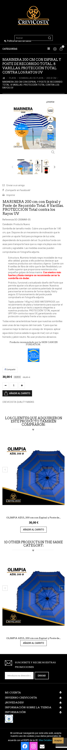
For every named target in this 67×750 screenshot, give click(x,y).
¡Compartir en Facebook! (17, 190)
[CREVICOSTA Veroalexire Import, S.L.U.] (33, 15)
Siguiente (54, 167)
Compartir (10, 369)
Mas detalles (45, 740)
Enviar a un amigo (16, 185)
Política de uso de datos (19, 41)
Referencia (8, 219)
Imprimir (11, 195)
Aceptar (58, 740)
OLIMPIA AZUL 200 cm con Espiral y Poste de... (33, 517)
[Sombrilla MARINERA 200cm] (25, 166)
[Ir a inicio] (3, 78)
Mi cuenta (13, 692)
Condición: (7, 224)
